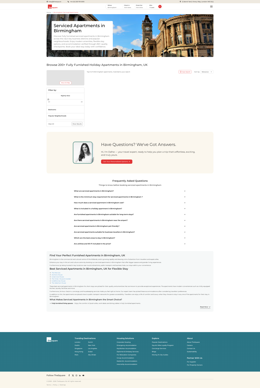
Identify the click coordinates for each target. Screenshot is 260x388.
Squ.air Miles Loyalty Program (163, 345)
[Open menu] (211, 6)
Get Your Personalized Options (115, 162)
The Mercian (56, 273)
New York (91, 345)
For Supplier (191, 362)
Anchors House (57, 275)
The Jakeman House (59, 283)
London (77, 342)
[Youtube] (83, 375)
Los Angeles (92, 348)
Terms (49, 385)
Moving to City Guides (160, 355)
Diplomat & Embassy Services (128, 352)
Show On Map (65, 83)
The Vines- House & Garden (61, 279)
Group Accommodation (125, 358)
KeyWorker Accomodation (126, 348)
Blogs (154, 352)
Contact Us (191, 348)
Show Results (77, 124)
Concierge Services (159, 348)
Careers (190, 345)
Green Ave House (58, 277)
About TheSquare (193, 342)
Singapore (78, 348)
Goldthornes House (58, 281)
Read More (204, 307)
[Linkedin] (80, 375)
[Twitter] (73, 375)
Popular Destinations (159, 342)
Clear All (51, 124)
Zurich (90, 342)
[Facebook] (69, 375)
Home (49, 12)
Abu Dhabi (92, 355)
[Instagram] (76, 375)
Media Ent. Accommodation (127, 361)
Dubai (90, 352)
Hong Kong (79, 352)
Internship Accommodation (127, 364)
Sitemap (63, 385)
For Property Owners (194, 365)
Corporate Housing (124, 342)
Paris (76, 355)
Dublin (77, 345)
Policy (55, 385)
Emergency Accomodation (127, 345)
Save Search (186, 72)
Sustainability (192, 352)
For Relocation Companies (126, 355)
